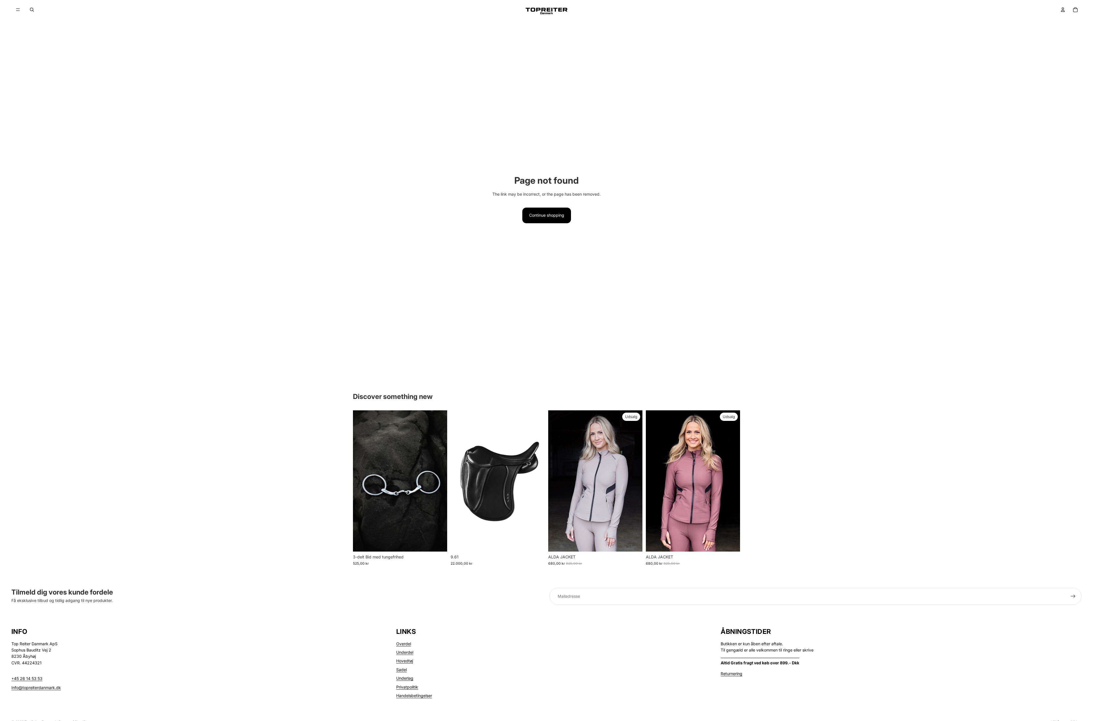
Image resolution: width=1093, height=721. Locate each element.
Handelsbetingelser (414, 695)
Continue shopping (546, 215)
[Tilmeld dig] (1073, 596)
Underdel (404, 652)
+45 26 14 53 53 (26, 678)
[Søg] (32, 9)
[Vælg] (438, 543)
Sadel (401, 669)
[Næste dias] (633, 481)
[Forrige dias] (556, 481)
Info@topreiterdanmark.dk (36, 687)
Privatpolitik (407, 687)
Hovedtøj (404, 660)
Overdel (403, 643)
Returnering (731, 673)
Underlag (404, 678)
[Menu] (17, 9)
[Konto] (1063, 9)
